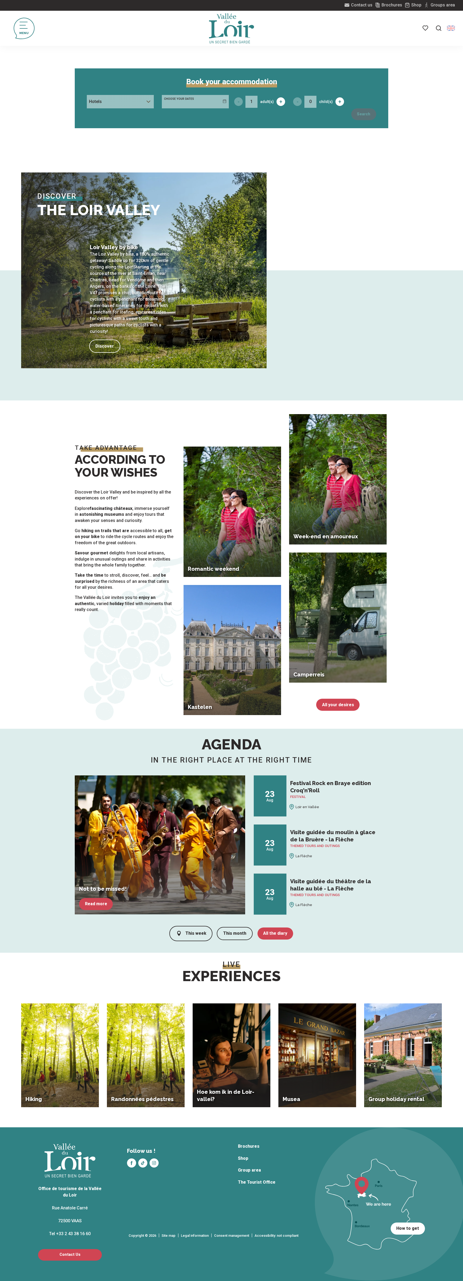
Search (363, 114)
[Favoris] (425, 28)
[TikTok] (142, 1163)
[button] (439, 28)
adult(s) (267, 102)
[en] (451, 28)
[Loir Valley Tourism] (231, 28)
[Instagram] (154, 1163)
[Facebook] (131, 1163)
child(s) (326, 102)
